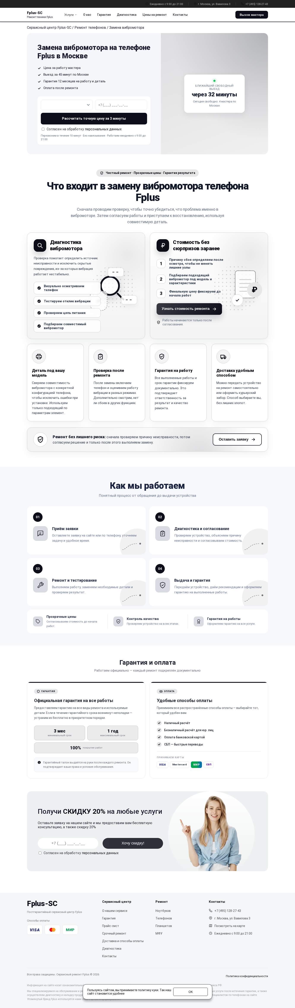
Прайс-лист (110, 926)
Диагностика (126, 14)
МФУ (158, 933)
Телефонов (163, 918)
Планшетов (163, 926)
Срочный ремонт (114, 933)
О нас (87, 14)
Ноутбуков (163, 910)
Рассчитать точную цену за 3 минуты (94, 118)
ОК (191, 992)
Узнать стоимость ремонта (185, 309)
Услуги (69, 14)
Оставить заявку (233, 439)
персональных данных (103, 129)
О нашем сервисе (114, 910)
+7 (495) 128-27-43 (256, 4)
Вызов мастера (252, 14)
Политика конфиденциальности (247, 976)
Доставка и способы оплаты (123, 941)
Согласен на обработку (81, 853)
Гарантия (104, 14)
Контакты (180, 14)
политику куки (148, 990)
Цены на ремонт (155, 14)
